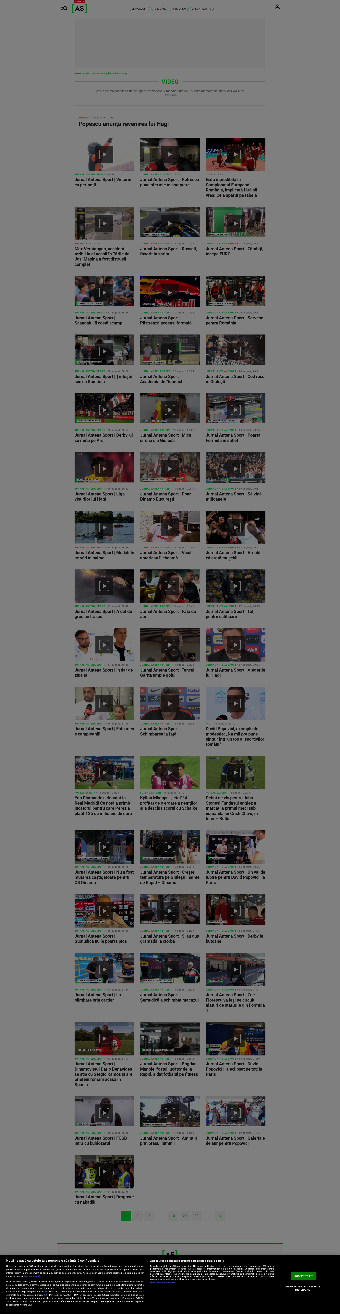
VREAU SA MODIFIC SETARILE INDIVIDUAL (302, 1288)
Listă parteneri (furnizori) (163, 1282)
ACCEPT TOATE (303, 1276)
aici (46, 1295)
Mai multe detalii (32, 1276)
